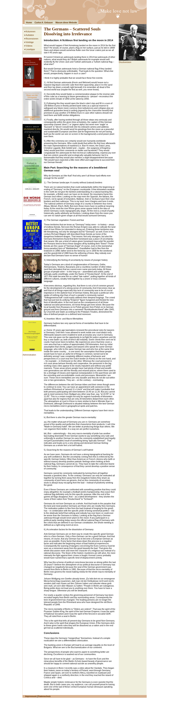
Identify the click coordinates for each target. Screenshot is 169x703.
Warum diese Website (66, 22)
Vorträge (30, 42)
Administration (29, 355)
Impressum (30, 696)
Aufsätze (30, 35)
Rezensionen (32, 39)
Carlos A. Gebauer (44, 22)
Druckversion (125, 62)
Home (29, 22)
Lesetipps (30, 49)
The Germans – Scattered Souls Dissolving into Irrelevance (72, 31)
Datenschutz (44, 696)
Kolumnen (30, 31)
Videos (29, 46)
